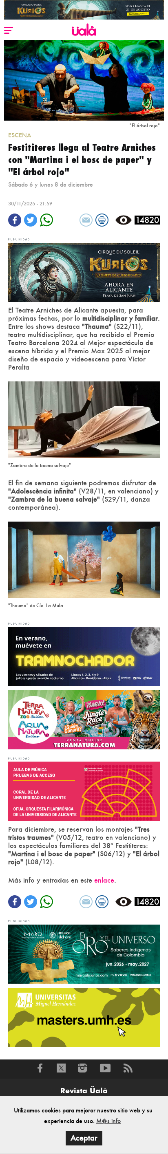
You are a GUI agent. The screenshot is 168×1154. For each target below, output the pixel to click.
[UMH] (84, 1016)
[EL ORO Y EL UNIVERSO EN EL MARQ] (84, 953)
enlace (104, 880)
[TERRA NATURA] (84, 719)
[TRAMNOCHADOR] (84, 656)
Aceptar (84, 1138)
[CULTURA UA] (84, 791)
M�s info (108, 1121)
